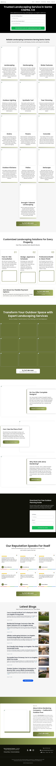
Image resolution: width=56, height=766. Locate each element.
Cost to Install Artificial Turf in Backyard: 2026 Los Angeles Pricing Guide (22, 613)
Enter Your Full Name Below (17, 16)
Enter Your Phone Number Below (18, 21)
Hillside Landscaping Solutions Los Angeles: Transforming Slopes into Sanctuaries (21, 636)
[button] (27, 570)
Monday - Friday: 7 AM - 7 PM (47, 752)
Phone (33, 520)
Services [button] (37, 1)
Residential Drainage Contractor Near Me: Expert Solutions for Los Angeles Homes (20, 624)
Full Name (34, 514)
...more (33, 617)
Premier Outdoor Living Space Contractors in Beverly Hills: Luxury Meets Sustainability (21, 669)
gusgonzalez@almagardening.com (47, 750)
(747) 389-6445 (47, 748)
